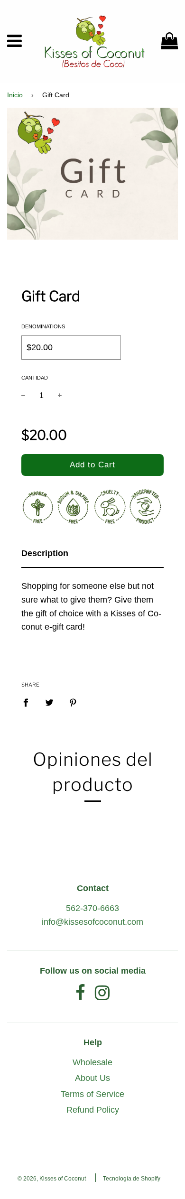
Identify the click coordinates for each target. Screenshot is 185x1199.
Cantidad (34, 378)
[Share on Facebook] (29, 702)
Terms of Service (92, 1094)
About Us (92, 1078)
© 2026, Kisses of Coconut (52, 1178)
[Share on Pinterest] (73, 702)
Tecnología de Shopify (131, 1178)
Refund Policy (92, 1110)
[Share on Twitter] (49, 702)
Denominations (43, 326)
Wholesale (92, 1062)
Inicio (15, 95)
